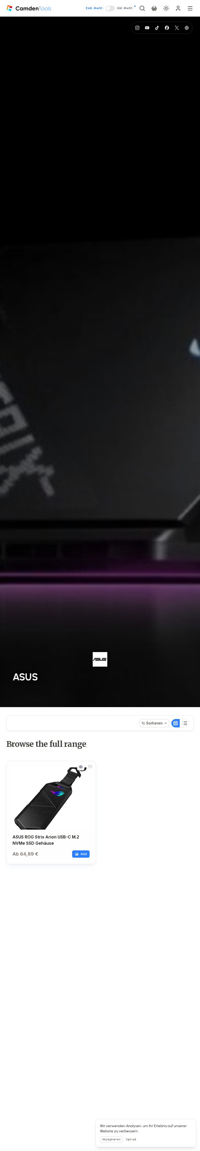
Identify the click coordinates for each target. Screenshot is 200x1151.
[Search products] (142, 8)
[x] (177, 28)
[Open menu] (190, 8)
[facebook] (167, 28)
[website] (187, 28)
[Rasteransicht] (175, 723)
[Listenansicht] (185, 723)
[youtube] (147, 28)
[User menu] (178, 8)
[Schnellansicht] (80, 766)
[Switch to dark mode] (166, 8)
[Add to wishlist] (90, 766)
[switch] (110, 8)
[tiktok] (157, 28)
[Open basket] (154, 8)
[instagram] (137, 28)
